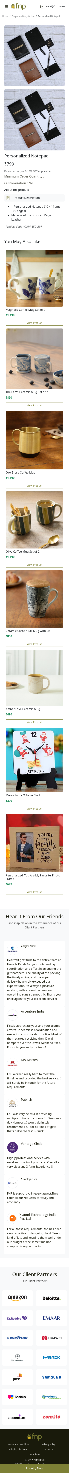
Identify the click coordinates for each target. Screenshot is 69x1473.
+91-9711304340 (36, 1460)
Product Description (26, 198)
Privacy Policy (48, 1444)
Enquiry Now (34, 1468)
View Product (34, 323)
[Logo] (18, 6)
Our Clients (34, 1454)
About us (48, 1449)
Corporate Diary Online (23, 16)
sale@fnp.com (55, 6)
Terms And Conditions (18, 1444)
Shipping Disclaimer (18, 1449)
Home (5, 16)
